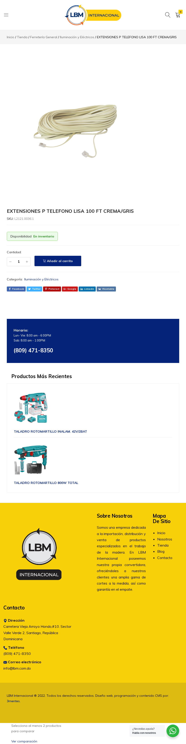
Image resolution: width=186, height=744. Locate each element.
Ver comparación (24, 741)
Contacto (164, 557)
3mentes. (13, 701)
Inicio (161, 533)
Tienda (163, 545)
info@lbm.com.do (17, 668)
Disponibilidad (21, 236)
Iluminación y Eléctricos (41, 279)
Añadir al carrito (60, 261)
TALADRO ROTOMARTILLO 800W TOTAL (46, 483)
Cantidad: (14, 252)
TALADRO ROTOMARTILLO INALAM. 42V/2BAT (50, 431)
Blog (160, 551)
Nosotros (164, 539)
